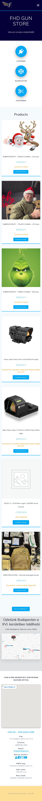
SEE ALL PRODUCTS (20, 609)
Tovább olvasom (21, 377)
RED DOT (21, 372)
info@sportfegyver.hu (21, 751)
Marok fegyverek (21, 517)
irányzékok (15, 370)
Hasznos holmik (21, 585)
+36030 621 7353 (21, 745)
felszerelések (6, 370)
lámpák (31, 370)
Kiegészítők (24, 370)
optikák (37, 370)
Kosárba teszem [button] (20, 171)
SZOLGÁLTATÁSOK (21, 167)
